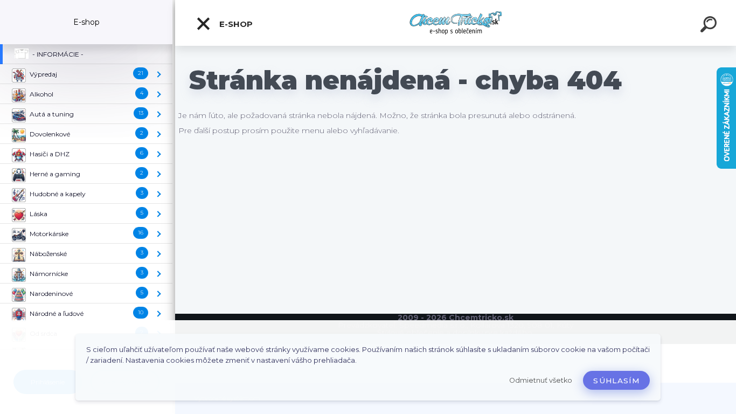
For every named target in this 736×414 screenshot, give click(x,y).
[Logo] (455, 23)
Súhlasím (616, 380)
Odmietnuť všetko (540, 380)
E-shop (235, 24)
